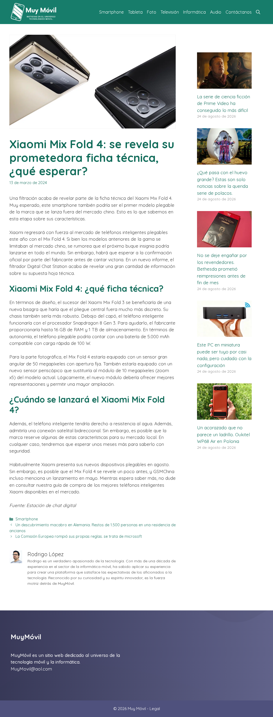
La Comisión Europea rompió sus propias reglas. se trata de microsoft (78, 536)
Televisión (169, 12)
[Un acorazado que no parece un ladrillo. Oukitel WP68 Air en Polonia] (224, 416)
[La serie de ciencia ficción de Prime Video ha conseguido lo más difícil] (224, 85)
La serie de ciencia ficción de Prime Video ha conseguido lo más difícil (223, 103)
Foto (151, 12)
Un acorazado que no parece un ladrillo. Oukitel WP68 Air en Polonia (223, 434)
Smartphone (111, 12)
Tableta (135, 12)
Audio (215, 12)
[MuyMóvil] (33, 12)
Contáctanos (239, 12)
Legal (155, 708)
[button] (258, 12)
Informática (194, 12)
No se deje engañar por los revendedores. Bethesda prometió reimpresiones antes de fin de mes (222, 268)
